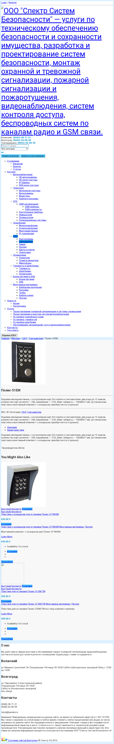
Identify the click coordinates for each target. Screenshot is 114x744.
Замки (22, 244)
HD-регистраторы (28, 180)
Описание (12, 427)
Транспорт (18, 188)
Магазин (15, 338)
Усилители (24, 257)
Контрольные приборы (31, 212)
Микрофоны (25, 263)
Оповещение (19, 255)
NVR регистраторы (29, 185)
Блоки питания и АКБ (24, 276)
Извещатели (25, 214)
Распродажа (19, 306)
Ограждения (25, 274)
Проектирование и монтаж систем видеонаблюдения (41, 314)
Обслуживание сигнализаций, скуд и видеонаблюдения (41, 325)
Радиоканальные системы (32, 220)
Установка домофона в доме (28, 316)
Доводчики (25, 252)
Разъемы (23, 290)
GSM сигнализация (28, 204)
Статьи (17, 169)
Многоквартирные (28, 231)
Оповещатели (26, 217)
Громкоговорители (28, 260)
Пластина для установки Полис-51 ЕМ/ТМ (23, 591)
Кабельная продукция (30, 287)
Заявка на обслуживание (33, 156)
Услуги (10, 308)
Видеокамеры (26, 193)
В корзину (27, 509)
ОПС (15, 201)
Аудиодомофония (28, 228)
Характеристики (15, 430)
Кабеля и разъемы (28, 198)
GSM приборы (32, 206)
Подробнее (7, 561)
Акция (16, 303)
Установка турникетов (25, 319)
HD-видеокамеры (28, 177)
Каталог (11, 171)
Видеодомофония (28, 225)
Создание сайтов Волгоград (22, 740)
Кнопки (23, 247)
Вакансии (18, 163)
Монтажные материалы (25, 284)
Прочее (23, 298)
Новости (11, 300)
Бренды (17, 166)
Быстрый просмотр (11, 509)
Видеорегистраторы (29, 190)
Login (4, 2)
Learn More (6, 536)
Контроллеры (26, 239)
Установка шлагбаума (24, 322)
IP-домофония (26, 233)
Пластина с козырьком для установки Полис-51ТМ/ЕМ (30, 514)
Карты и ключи (27, 249)
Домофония (19, 222)
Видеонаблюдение (23, 174)
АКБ (21, 282)
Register (13, 2)
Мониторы (24, 196)
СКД (15, 236)
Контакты (12, 327)
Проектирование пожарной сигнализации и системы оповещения (47, 311)
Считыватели (26, 241)
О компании (13, 161)
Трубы (22, 292)
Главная (5, 338)
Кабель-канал (26, 295)
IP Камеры (24, 182)
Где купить (13, 330)
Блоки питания (26, 279)
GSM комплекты (33, 209)
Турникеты (24, 268)
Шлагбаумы (25, 271)
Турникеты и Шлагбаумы (26, 265)
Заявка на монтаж (10, 156)
